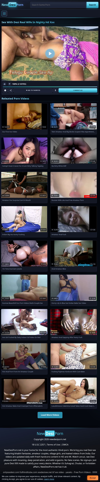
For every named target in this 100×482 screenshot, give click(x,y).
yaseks (69, 472)
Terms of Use (53, 444)
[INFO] (5, 90)
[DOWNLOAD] (55, 90)
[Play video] (50, 53)
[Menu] (4, 13)
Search (92, 4)
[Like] (4, 84)
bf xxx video (58, 472)
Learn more (49, 479)
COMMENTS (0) (77, 90)
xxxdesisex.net (45, 472)
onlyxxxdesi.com (11, 472)
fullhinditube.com (28, 472)
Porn (12, 5)
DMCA (65, 444)
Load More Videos (50, 414)
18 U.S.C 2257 (38, 444)
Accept (93, 478)
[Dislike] (9, 84)
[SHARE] (10, 90)
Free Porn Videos (82, 472)
